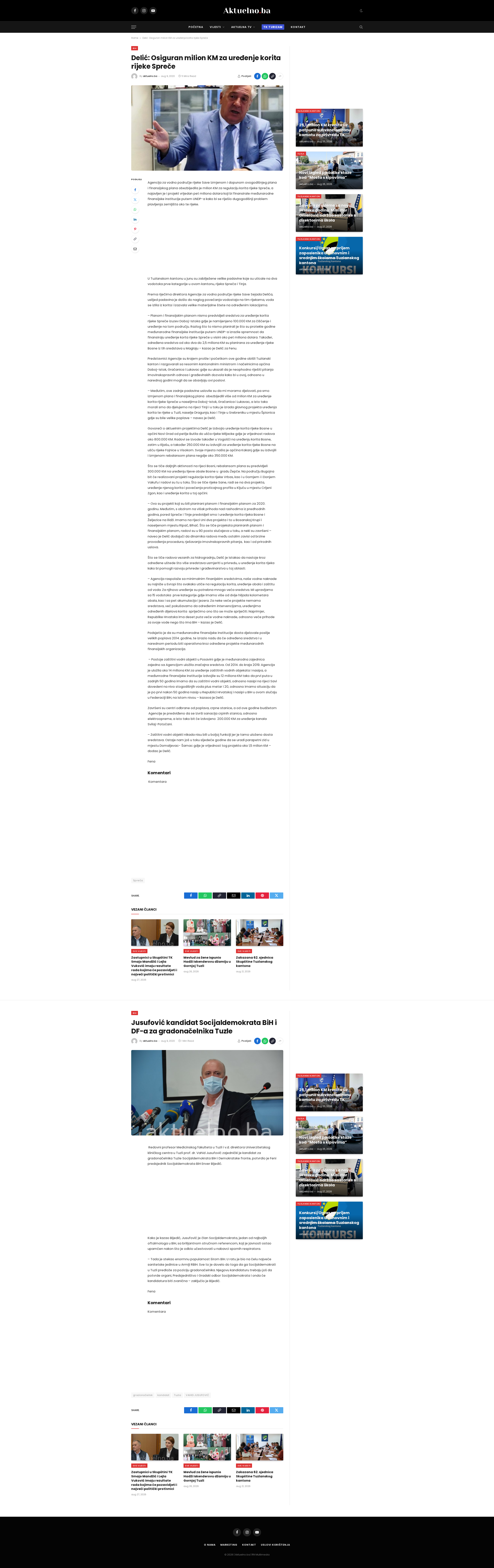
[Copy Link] (272, 76)
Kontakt (298, 27)
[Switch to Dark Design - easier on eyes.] (361, 10)
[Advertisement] (212, 242)
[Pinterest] (135, 229)
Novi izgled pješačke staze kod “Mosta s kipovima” (325, 175)
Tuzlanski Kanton (308, 110)
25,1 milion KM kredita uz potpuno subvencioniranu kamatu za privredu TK (325, 130)
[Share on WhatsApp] (265, 76)
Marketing (228, 1545)
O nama (209, 1545)
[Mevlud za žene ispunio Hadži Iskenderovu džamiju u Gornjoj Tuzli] (207, 932)
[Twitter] (135, 199)
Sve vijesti (139, 951)
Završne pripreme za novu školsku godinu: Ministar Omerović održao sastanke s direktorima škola (327, 213)
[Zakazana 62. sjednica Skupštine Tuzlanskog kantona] (259, 932)
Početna (196, 27)
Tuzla (301, 153)
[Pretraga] (361, 27)
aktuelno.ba (150, 76)
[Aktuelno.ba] (247, 10)
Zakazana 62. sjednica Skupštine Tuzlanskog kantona (254, 962)
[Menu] (133, 27)
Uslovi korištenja (275, 1545)
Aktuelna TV (241, 27)
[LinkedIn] (135, 219)
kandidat (163, 1395)
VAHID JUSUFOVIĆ (197, 1395)
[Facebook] (135, 190)
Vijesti (215, 27)
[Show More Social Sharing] (280, 76)
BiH (134, 48)
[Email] (135, 249)
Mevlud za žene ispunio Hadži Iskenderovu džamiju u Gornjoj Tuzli (207, 962)
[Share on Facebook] (257, 76)
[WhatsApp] (135, 209)
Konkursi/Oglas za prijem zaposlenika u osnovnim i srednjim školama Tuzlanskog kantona (329, 255)
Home (134, 38)
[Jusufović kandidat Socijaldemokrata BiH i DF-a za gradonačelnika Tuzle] (207, 1092)
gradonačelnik (143, 1395)
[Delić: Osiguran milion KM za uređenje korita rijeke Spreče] (207, 128)
